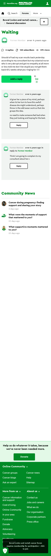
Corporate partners (36, 517)
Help (28, 478)
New (44, 21)
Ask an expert (9, 483)
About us (32, 491)
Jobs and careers (35, 502)
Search (14, 13)
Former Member (25, 151)
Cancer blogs (9, 478)
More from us (11, 491)
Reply (18, 125)
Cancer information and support (12, 499)
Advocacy (7, 529)
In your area (8, 515)
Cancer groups (10, 473)
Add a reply (16, 79)
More (9, 3)
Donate (24, 457)
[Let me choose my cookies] (4, 551)
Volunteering (9, 534)
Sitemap (30, 483)
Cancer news (33, 473)
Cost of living (9, 505)
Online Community (14, 466)
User (47, 3)
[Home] (25, 3)
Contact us (32, 498)
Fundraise (8, 520)
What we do (33, 507)
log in (36, 80)
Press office (33, 522)
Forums (25, 13)
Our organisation (35, 512)
